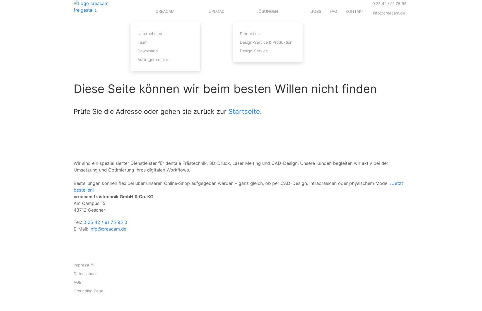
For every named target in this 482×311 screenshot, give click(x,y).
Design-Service (254, 50)
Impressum (84, 265)
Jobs (316, 11)
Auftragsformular (153, 59)
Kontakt (355, 11)
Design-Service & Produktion (266, 42)
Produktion (250, 33)
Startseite (244, 111)
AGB (77, 282)
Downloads (148, 50)
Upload (217, 11)
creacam (165, 11)
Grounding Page (88, 290)
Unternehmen (150, 33)
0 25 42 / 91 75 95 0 (105, 222)
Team (143, 42)
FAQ (333, 11)
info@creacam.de (108, 229)
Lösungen (267, 11)
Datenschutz (85, 273)
